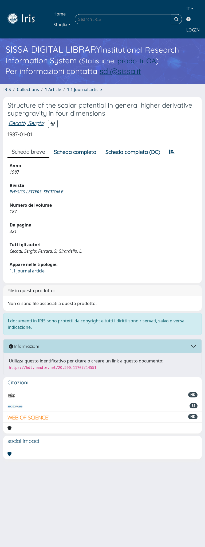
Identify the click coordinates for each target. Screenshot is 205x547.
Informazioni (26, 346)
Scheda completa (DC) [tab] (132, 152)
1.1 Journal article (84, 89)
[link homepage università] (25, 19)
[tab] (172, 152)
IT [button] (188, 8)
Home (59, 14)
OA (151, 60)
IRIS (7, 89)
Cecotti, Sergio (26, 123)
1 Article (53, 89)
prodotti (130, 60)
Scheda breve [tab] (28, 151)
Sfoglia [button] (60, 25)
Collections (28, 89)
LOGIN (193, 30)
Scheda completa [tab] (75, 152)
